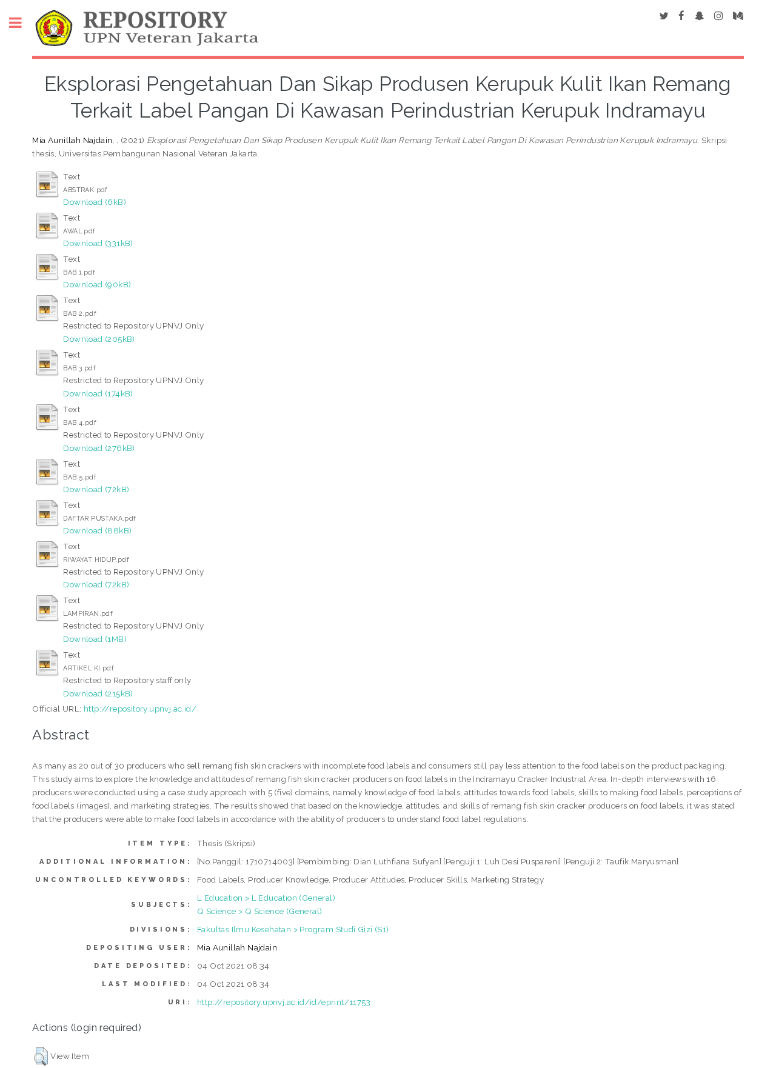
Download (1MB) (95, 639)
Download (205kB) (99, 339)
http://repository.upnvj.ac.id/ (140, 708)
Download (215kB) (98, 693)
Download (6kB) (94, 202)
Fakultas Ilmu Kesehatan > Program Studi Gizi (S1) (293, 929)
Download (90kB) (97, 284)
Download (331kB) (98, 243)
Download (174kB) (98, 393)
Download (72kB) (96, 489)
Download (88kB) (97, 530)
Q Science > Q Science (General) (259, 911)
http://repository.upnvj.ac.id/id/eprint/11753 (283, 1002)
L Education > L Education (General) (266, 898)
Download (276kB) (99, 448)
